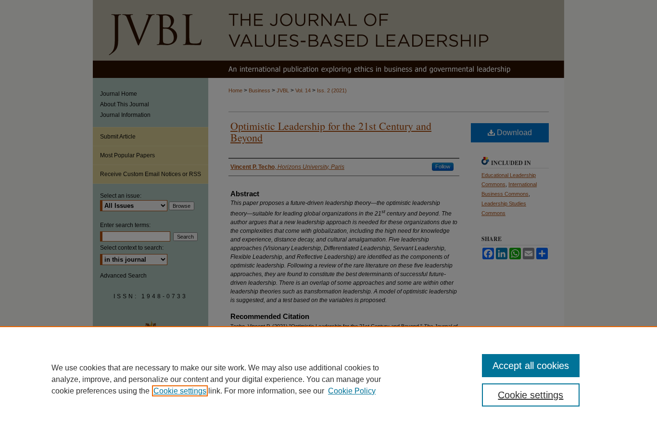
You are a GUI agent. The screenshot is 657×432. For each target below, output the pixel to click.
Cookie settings (179, 391)
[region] (328, 379)
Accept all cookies (531, 365)
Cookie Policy (352, 391)
